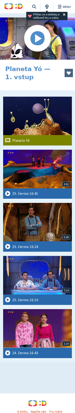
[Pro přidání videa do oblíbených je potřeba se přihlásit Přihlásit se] (69, 73)
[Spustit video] (37, 38)
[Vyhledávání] (34, 6)
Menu (67, 7)
